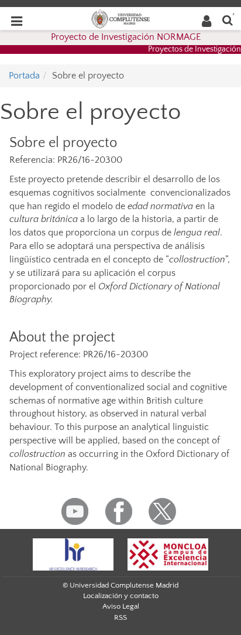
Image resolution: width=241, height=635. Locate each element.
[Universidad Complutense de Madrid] (120, 18)
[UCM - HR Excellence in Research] (73, 553)
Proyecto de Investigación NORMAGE (126, 37)
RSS (120, 617)
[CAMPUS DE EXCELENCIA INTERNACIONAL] (168, 553)
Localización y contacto (121, 596)
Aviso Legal (120, 606)
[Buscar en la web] (227, 20)
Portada (24, 75)
